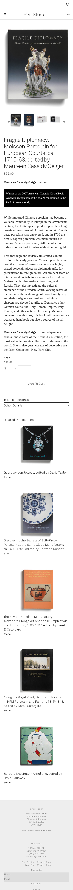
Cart (68, 14)
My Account (36, 825)
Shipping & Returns (36, 819)
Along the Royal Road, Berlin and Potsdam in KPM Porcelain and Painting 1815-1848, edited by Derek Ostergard (34, 702)
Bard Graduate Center (36, 813)
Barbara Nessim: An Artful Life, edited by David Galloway (33, 776)
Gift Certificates (36, 822)
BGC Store (34, 14)
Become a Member (36, 816)
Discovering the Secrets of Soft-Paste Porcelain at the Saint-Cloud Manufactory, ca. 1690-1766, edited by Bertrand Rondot (34, 545)
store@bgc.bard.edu (36, 856)
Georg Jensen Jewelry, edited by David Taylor (35, 472)
